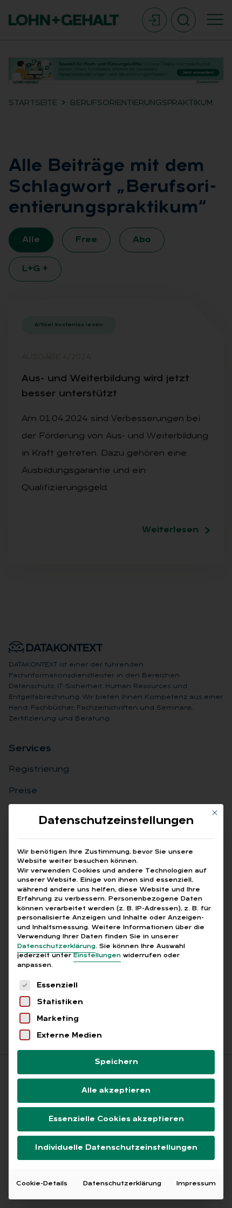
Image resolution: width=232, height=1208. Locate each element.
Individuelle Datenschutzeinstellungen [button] (116, 1148)
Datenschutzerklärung (56, 946)
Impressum (196, 1183)
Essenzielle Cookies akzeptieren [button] (116, 1119)
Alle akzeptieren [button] (116, 1091)
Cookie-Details (41, 1183)
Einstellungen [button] (97, 955)
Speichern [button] (116, 1062)
